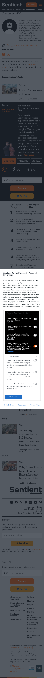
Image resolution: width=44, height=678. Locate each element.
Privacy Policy (35, 405)
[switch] (35, 319)
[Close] (39, 273)
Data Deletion (9, 405)
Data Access (22, 405)
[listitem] (22, 313)
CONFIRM (13, 397)
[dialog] (22, 339)
